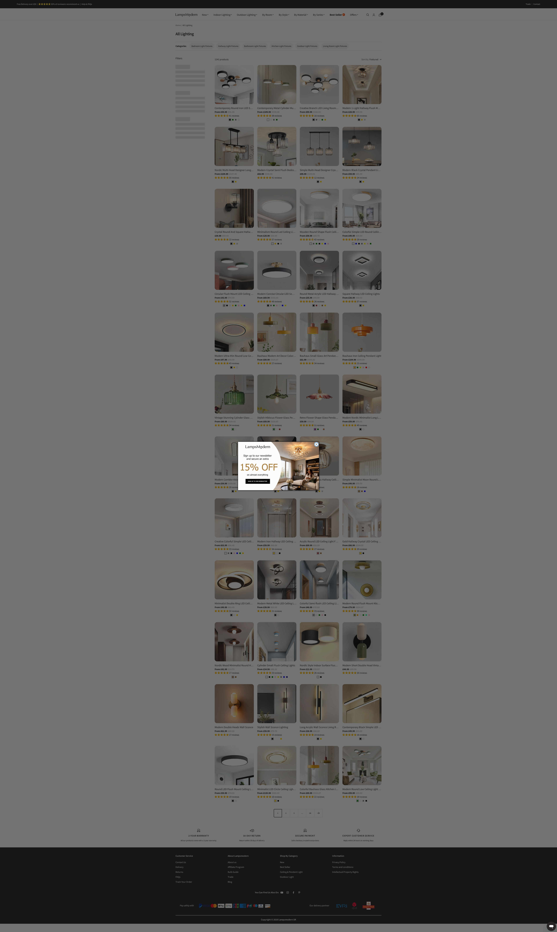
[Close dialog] (316, 444)
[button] (278, 466)
